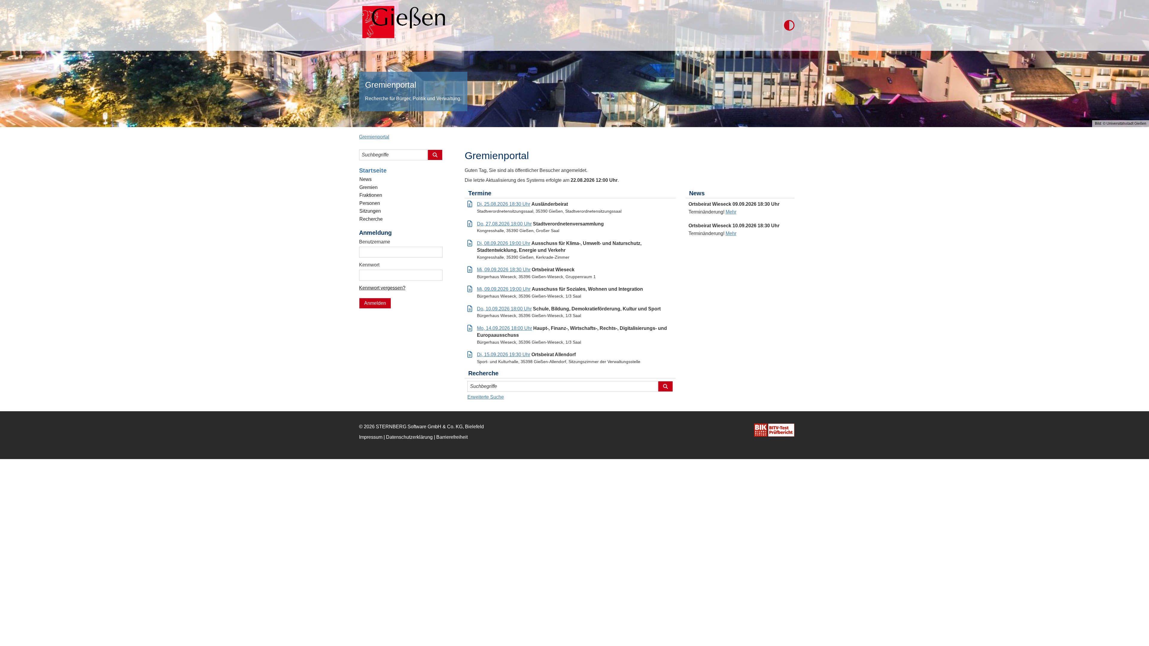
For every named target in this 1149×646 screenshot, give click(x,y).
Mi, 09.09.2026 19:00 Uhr (504, 289)
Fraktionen (370, 195)
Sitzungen (370, 211)
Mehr (731, 211)
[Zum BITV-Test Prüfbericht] (774, 430)
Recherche (371, 219)
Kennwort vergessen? (382, 287)
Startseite (373, 170)
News (365, 179)
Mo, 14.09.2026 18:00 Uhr (504, 328)
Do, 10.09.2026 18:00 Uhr (504, 308)
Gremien (368, 187)
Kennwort (369, 264)
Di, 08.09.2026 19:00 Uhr (503, 243)
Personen (369, 203)
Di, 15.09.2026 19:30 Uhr (503, 354)
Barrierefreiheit (452, 437)
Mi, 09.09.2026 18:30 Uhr (504, 269)
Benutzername (374, 241)
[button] (789, 25)
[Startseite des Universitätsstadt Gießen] (402, 25)
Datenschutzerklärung (409, 437)
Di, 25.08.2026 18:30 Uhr (503, 204)
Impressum (370, 437)
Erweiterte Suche (485, 397)
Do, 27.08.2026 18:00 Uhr (504, 223)
